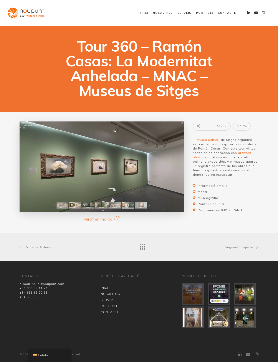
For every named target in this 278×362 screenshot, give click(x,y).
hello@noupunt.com (48, 284)
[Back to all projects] (142, 245)
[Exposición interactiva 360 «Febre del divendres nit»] (220, 317)
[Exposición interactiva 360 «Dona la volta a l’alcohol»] (194, 294)
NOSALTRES (163, 12)
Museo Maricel (208, 140)
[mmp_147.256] (194, 317)
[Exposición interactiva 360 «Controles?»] (246, 294)
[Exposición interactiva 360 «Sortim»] (246, 317)
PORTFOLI (204, 12)
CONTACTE (227, 12)
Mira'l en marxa (98, 219)
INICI (144, 12)
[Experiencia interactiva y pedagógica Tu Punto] (220, 294)
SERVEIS (184, 12)
